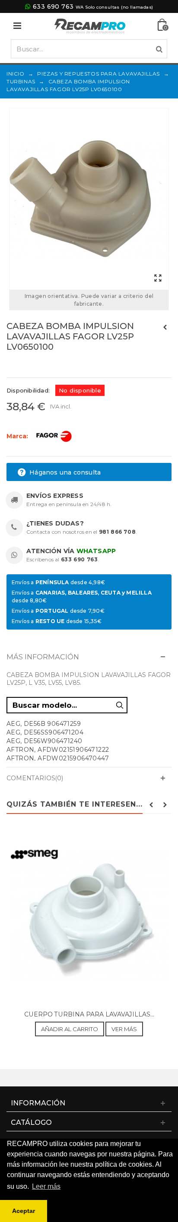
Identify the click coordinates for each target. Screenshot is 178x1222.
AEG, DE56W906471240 (44, 741)
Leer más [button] (46, 1186)
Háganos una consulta (64, 472)
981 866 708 (117, 532)
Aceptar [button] (23, 1210)
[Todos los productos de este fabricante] (53, 436)
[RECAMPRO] (90, 25)
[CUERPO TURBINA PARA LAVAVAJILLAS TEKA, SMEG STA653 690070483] (89, 916)
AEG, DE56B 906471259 (43, 724)
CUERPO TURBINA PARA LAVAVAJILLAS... (89, 1014)
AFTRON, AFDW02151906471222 (57, 749)
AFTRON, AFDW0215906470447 (57, 758)
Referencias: (25, 365)
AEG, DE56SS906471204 (44, 732)
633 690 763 (53, 6)
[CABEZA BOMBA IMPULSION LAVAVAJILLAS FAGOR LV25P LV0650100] (89, 199)
